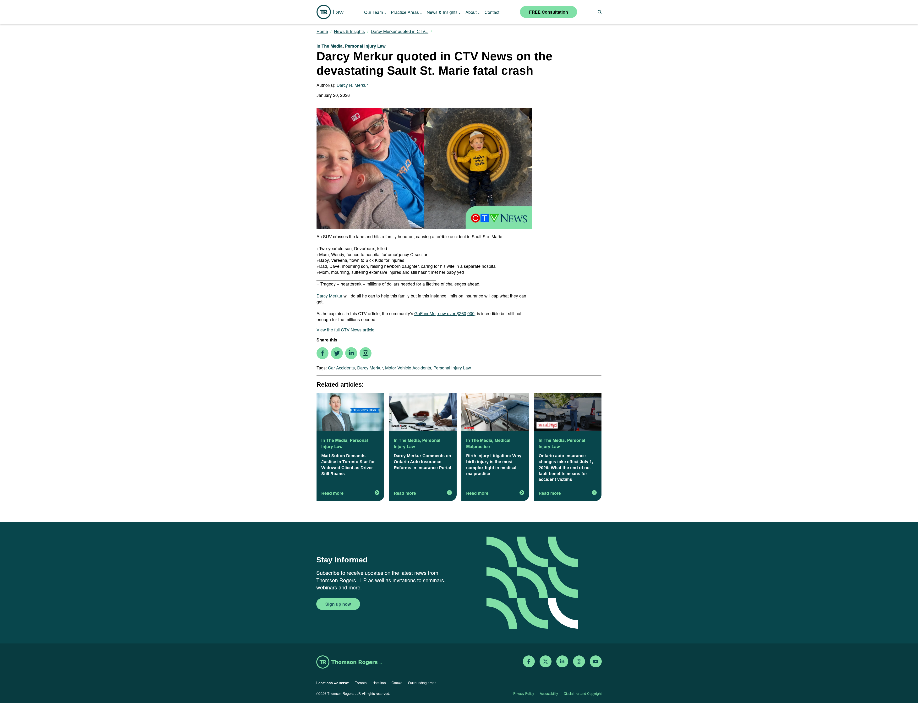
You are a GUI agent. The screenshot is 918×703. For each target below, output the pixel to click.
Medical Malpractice (488, 443)
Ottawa (397, 682)
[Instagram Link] (579, 661)
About (471, 12)
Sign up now (338, 604)
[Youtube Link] (596, 661)
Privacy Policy (523, 693)
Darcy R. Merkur (352, 85)
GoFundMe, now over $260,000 (444, 313)
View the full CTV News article (345, 329)
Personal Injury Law (365, 46)
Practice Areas (405, 12)
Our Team (373, 12)
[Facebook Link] (528, 661)
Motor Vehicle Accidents (408, 367)
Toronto (361, 682)
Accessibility (549, 693)
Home (322, 31)
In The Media (330, 46)
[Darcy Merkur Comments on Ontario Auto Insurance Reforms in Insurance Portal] (423, 412)
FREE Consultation (548, 12)
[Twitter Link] (545, 661)
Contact (492, 12)
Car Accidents (341, 367)
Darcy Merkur (329, 295)
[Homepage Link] (349, 662)
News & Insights (442, 12)
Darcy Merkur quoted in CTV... (399, 31)
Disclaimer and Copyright (583, 693)
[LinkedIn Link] (562, 661)
